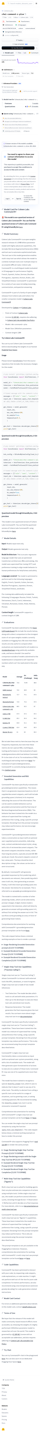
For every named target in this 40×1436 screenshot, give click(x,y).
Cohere (15, 307)
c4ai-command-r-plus (13, 14)
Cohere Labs (26, 307)
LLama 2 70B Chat (8, 727)
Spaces (4, 1416)
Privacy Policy (25, 184)
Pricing (4, 1419)
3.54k (31, 17)
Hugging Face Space (9, 350)
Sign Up (18, 199)
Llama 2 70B (6, 714)
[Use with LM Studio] (27, 106)
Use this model (18, 48)
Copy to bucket (20, 44)
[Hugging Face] (3, 1429)
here (21, 227)
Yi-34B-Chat (6, 718)
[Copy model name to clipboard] (25, 14)
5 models (35, 103)
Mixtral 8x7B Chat (8, 702)
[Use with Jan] (28, 106)
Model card (9, 53)
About (4, 1395)
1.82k (9, 17)
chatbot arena (10, 770)
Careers (4, 1399)
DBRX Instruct (7, 690)
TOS (3, 1388)
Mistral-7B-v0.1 (7, 732)
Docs (3, 1423)
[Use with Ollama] (30, 106)
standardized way (8, 650)
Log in (7, 199)
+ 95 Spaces (26, 131)
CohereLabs (8, 11)
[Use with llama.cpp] (25, 106)
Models (4, 1409)
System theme (9, 1380)
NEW (20, 83)
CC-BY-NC (15, 317)
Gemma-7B (6, 723)
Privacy (4, 1392)
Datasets (5, 1413)
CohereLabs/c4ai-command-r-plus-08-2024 (20, 146)
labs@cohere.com (29, 1307)
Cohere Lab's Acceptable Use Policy (21, 320)
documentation (26, 1016)
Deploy (20, 40)
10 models (35, 106)
